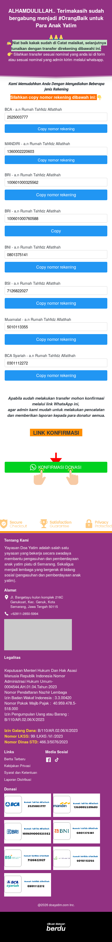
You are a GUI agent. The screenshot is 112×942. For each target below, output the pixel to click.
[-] (48, 760)
